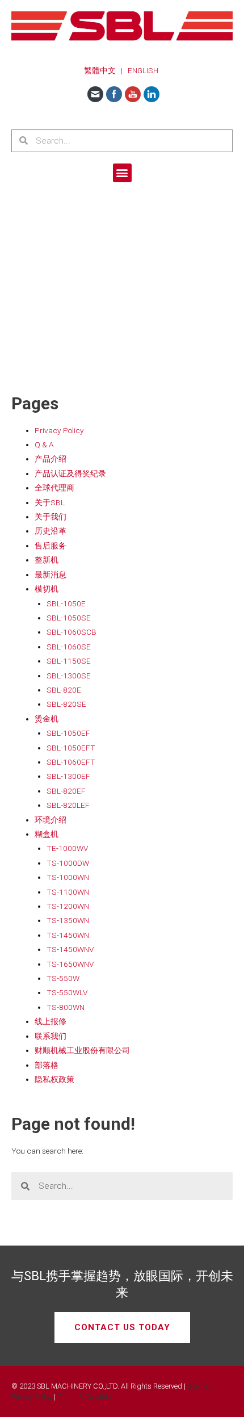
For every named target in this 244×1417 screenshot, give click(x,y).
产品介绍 (50, 458)
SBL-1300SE (69, 675)
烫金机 (46, 718)
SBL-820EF (66, 790)
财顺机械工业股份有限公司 (82, 1050)
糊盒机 (46, 834)
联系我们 (50, 1036)
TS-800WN (66, 1007)
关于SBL (50, 502)
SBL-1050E (66, 603)
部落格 (46, 1065)
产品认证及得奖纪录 (70, 473)
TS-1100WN (68, 891)
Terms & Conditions (88, 1397)
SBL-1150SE (69, 660)
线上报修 (50, 1021)
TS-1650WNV (70, 964)
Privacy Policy (59, 430)
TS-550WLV (67, 992)
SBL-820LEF (68, 805)
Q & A (44, 444)
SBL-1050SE (69, 617)
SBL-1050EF (68, 732)
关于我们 (50, 516)
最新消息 (50, 574)
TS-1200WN (68, 906)
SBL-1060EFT (71, 761)
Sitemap (200, 1386)
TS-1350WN (68, 920)
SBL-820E (64, 689)
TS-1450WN (68, 935)
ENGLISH (143, 70)
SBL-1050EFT (71, 747)
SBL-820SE (66, 703)
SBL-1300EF (68, 776)
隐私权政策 (54, 1079)
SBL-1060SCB (71, 631)
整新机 (46, 559)
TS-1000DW (68, 862)
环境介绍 (50, 819)
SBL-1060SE (69, 646)
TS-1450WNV (70, 949)
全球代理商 (54, 487)
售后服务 (50, 545)
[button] (122, 173)
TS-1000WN (68, 877)
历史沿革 (50, 530)
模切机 (46, 588)
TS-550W (63, 978)
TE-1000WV (67, 848)
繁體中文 (100, 70)
